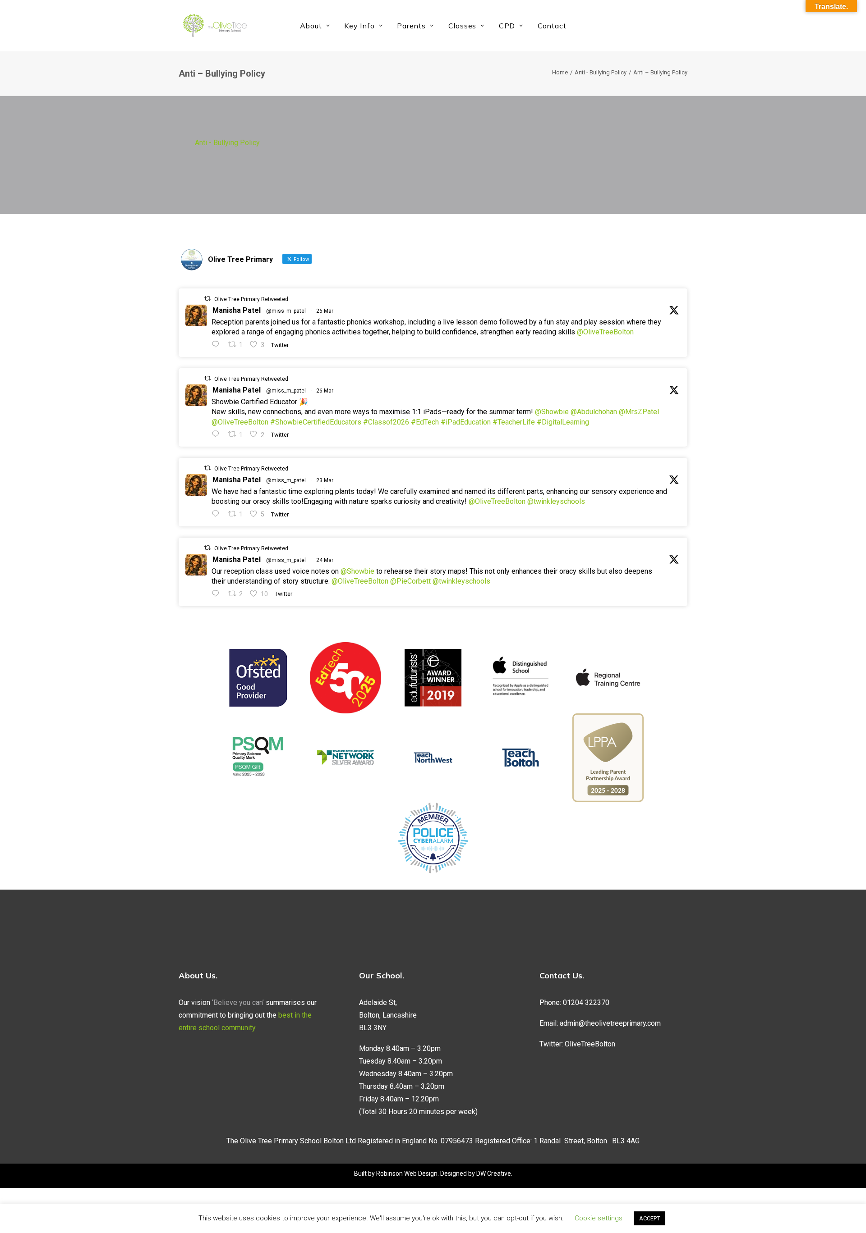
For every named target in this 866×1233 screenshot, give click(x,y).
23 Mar (324, 480)
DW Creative (493, 1173)
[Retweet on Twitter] (207, 298)
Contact (552, 25)
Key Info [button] (359, 25)
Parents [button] (411, 25)
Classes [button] (462, 25)
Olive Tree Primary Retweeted (251, 299)
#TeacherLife (514, 422)
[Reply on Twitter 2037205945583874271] (217, 434)
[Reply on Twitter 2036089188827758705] (217, 514)
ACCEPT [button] (649, 1218)
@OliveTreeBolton (605, 332)
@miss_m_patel (286, 311)
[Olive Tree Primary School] (215, 25)
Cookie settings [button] (598, 1218)
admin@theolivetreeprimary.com (610, 1023)
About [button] (311, 25)
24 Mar (324, 560)
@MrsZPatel (639, 411)
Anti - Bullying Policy (600, 72)
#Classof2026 (386, 422)
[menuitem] (315, 25)
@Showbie (552, 411)
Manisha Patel (236, 310)
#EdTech (425, 422)
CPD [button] (507, 25)
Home (560, 72)
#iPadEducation (466, 422)
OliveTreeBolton (590, 1044)
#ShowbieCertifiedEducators (315, 422)
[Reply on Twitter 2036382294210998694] (217, 593)
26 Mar (324, 311)
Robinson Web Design (407, 1173)
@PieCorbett (410, 581)
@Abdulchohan (594, 411)
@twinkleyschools (556, 501)
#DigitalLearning (563, 422)
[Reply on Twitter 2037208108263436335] (217, 344)
